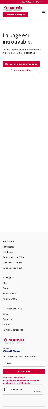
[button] (40, 2)
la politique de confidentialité (17, 383)
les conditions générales (14, 380)
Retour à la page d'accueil (21, 64)
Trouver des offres (21, 70)
